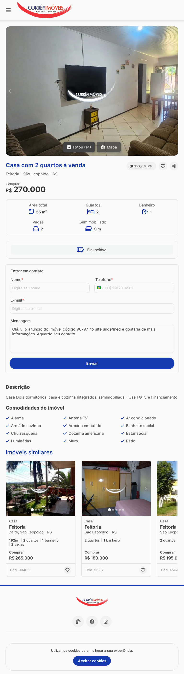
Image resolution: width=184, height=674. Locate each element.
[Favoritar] (163, 166)
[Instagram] (106, 621)
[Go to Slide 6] (49, 510)
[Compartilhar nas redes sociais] (174, 166)
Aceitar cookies (92, 660)
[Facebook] (92, 621)
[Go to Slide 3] (39, 510)
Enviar (92, 363)
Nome (17, 279)
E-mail (17, 300)
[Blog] (78, 621)
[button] (92, 91)
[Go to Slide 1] (32, 509)
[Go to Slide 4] (43, 510)
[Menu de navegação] (8, 10)
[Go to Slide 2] (36, 510)
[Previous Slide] (10, 91)
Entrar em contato (27, 270)
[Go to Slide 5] (46, 510)
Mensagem (21, 320)
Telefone (104, 279)
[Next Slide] (174, 91)
